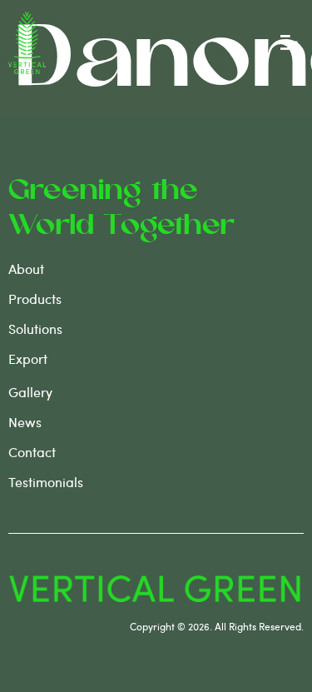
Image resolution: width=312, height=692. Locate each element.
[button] (289, 42)
